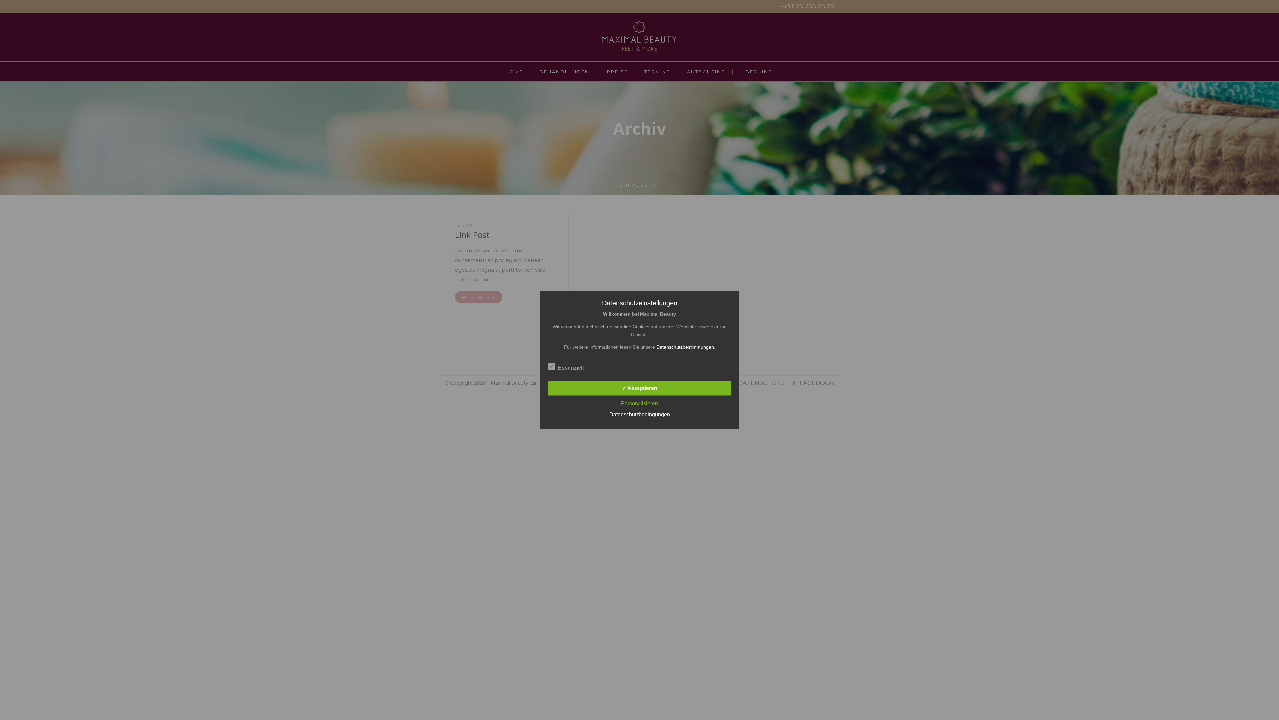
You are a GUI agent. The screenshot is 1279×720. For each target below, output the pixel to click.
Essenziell (571, 368)
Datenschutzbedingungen (639, 414)
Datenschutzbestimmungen (685, 347)
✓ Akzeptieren (639, 388)
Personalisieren (639, 403)
